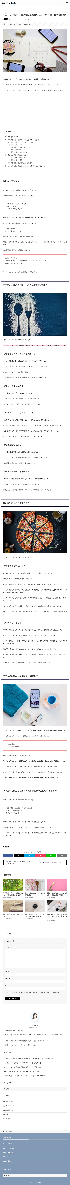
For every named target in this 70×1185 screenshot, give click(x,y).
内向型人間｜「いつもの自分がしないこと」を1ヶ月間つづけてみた (26, 1076)
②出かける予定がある (17, 145)
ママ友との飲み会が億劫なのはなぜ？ (20, 163)
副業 (7, 1114)
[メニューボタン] (67, 3)
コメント (8, 947)
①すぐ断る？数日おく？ (18, 157)
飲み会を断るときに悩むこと (17, 155)
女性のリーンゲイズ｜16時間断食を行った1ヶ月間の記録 (22, 1067)
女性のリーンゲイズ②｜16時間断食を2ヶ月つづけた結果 (22, 1071)
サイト (7, 985)
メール (7, 978)
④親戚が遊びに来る (16, 149)
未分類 (8, 1119)
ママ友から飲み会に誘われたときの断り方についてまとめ (27, 166)
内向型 (6, 19)
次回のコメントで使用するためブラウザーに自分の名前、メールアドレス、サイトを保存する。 (34, 992)
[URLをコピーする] (62, 855)
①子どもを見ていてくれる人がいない (22, 142)
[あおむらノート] (11, 3)
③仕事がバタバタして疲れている (20, 147)
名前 (7, 971)
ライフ (9, 1101)
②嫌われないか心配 (16, 160)
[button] (8, 855)
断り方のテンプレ (13, 137)
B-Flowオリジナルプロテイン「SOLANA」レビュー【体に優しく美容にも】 (29, 1058)
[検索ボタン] (60, 3)
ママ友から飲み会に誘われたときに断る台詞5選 (23, 140)
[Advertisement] (35, 110)
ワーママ (9, 1106)
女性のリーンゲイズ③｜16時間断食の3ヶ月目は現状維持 (22, 1063)
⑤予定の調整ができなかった (19, 152)
